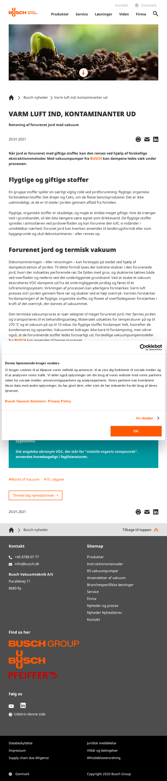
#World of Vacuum (24, 479)
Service (93, 591)
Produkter (95, 557)
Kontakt (121, 5)
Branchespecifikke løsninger (110, 584)
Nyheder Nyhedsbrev (104, 612)
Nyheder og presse (102, 605)
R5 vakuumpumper (103, 570)
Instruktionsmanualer (105, 563)
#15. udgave (54, 479)
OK (136, 431)
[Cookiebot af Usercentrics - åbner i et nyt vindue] (143, 347)
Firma (91, 598)
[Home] (12, 97)
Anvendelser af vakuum (106, 577)
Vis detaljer (144, 418)
